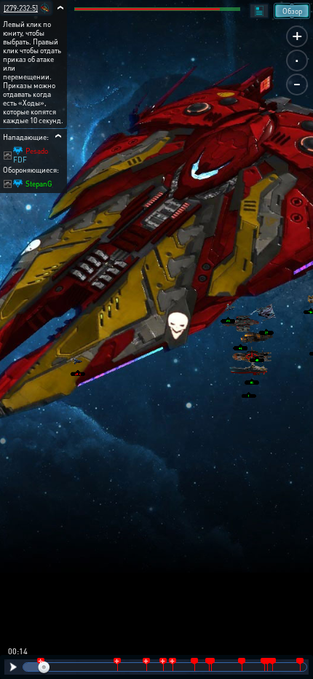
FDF (20, 159)
